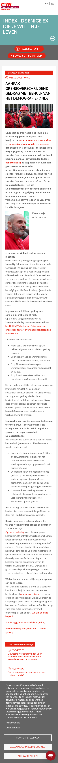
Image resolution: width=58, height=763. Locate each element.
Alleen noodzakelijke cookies (27, 747)
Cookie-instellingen (27, 737)
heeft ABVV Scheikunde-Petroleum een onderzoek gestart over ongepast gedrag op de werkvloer (28, 330)
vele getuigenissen (29, 594)
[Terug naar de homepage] (10, 6)
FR (46, 3)
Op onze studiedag (15, 532)
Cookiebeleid (13, 727)
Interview (12, 72)
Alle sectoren (31, 48)
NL (52, 3)
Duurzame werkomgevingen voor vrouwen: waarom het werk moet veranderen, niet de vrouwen (25, 656)
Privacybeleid (13, 722)
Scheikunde (23, 72)
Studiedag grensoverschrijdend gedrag (25, 622)
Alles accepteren (28, 756)
